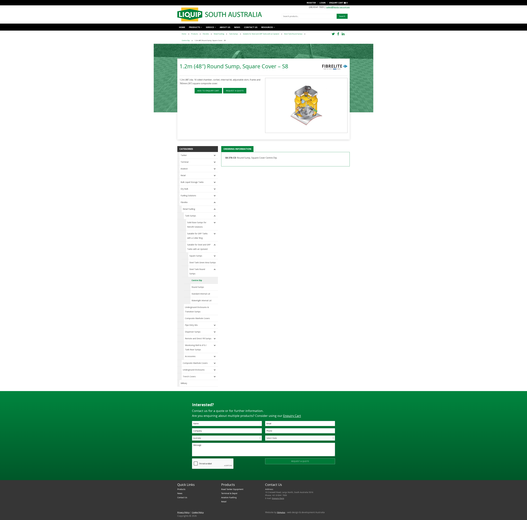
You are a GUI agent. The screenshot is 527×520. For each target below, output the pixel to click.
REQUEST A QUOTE (235, 90)
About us (225, 27)
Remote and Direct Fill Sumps (198, 338)
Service (210, 27)
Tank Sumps (233, 34)
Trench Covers (189, 376)
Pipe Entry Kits (191, 325)
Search (342, 16)
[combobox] (309, 16)
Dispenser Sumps (193, 331)
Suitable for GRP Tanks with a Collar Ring (197, 235)
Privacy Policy (183, 512)
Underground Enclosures (194, 369)
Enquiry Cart (336, 2)
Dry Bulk (184, 189)
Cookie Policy (198, 512)
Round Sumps (198, 287)
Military (184, 383)
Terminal (184, 162)
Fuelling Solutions (188, 195)
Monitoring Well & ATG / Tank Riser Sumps (196, 347)
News (237, 27)
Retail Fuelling (219, 34)
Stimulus (281, 512)
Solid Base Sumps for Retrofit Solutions (196, 224)
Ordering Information (237, 148)
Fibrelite (206, 34)
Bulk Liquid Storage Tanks (192, 182)
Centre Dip (186, 40)
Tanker (184, 155)
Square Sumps (195, 255)
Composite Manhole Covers (197, 318)
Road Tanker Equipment (232, 489)
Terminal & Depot (229, 493)
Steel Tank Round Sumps (293, 34)
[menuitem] (186, 34)
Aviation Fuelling (229, 497)
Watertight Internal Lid (201, 300)
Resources (267, 27)
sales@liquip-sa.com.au (338, 7)
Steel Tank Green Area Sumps (202, 262)
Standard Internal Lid (201, 293)
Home (182, 27)
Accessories (190, 356)
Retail (183, 175)
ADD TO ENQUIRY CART (208, 90)
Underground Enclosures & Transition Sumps (197, 309)
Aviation (184, 168)
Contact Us (250, 27)
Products (194, 27)
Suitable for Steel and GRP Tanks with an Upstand (261, 34)
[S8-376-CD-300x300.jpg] (306, 105)
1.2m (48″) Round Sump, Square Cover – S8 (210, 40)
